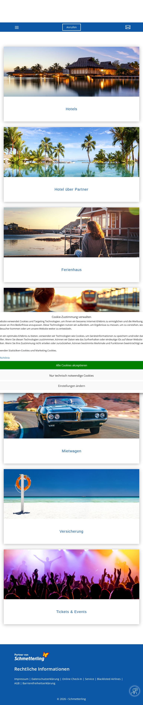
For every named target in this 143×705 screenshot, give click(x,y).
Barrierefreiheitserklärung (39, 683)
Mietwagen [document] (71, 451)
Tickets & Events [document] (71, 612)
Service (89, 679)
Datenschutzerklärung (45, 679)
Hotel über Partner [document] (71, 189)
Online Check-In (72, 679)
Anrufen (71, 27)
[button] (112, 30)
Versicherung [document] (71, 531)
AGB (17, 683)
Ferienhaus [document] (71, 270)
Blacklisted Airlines (109, 679)
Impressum (21, 679)
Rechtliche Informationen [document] (41, 669)
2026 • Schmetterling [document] (72, 699)
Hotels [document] (71, 109)
